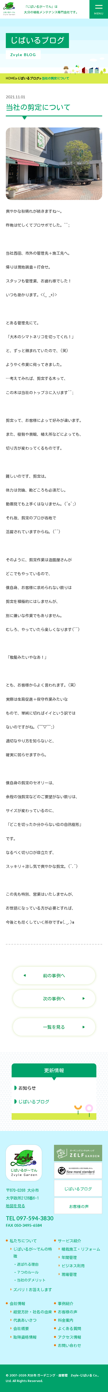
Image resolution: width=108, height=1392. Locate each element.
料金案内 (65, 1320)
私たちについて (23, 1241)
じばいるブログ (28, 78)
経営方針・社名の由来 (32, 1312)
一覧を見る (54, 1027)
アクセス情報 (69, 1337)
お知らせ (27, 1088)
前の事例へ (54, 975)
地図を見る (15, 1206)
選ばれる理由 (27, 1264)
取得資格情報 (25, 1337)
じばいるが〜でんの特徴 (32, 1252)
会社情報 (17, 1304)
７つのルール (27, 1272)
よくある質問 (69, 1329)
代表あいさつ (25, 1320)
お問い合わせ (69, 1346)
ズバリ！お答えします (32, 1290)
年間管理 (69, 1258)
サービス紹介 (69, 1241)
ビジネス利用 (73, 1266)
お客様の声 (67, 1312)
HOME (10, 78)
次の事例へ (54, 998)
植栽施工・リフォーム (80, 1249)
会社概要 (21, 1329)
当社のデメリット (31, 1280)
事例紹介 (65, 1304)
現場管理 (69, 1274)
